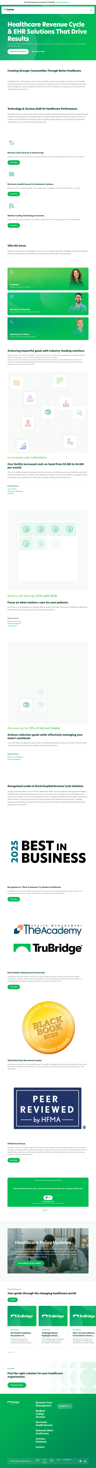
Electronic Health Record (44, 1424)
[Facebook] (80, 1461)
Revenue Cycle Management (44, 1404)
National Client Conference (44, 1432)
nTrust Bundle (12, 489)
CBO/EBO (11, 493)
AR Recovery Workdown (15, 491)
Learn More (14, 162)
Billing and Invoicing (14, 621)
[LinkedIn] (85, 1461)
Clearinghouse (12, 626)
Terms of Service (45, 1461)
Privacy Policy (38, 1460)
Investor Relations (41, 1440)
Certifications (67, 1459)
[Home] (9, 10)
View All (12, 1300)
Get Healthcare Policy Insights (29, 1263)
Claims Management (14, 623)
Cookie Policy (52, 1460)
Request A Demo (17, 1385)
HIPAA (58, 1459)
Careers (40, 1447)
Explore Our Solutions (18, 51)
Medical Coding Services (40, 1414)
